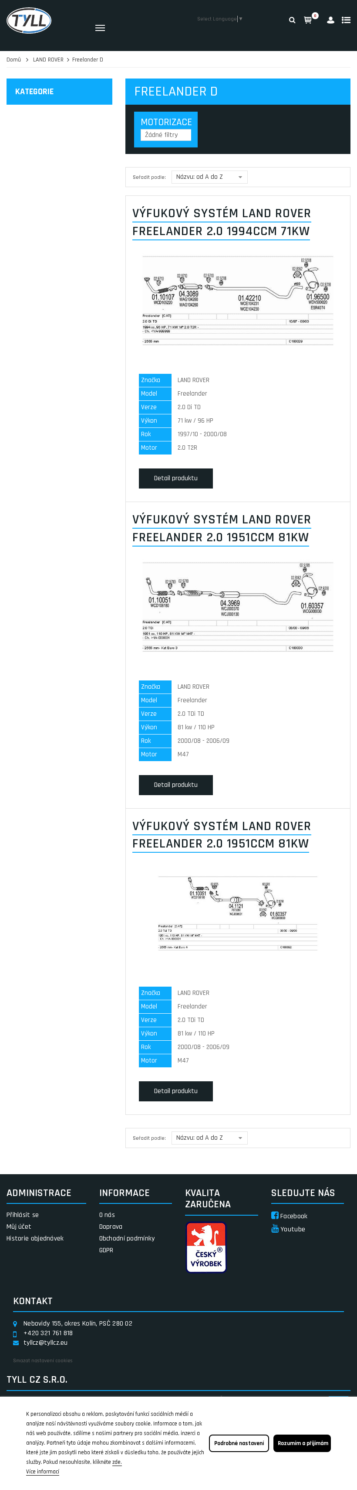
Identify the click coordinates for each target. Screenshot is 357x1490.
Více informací (42, 1471)
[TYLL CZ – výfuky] (45, 20)
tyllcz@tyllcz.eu (46, 1342)
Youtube (292, 1229)
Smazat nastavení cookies (43, 1360)
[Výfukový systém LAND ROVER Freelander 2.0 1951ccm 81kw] (238, 606)
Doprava (111, 1226)
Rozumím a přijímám (303, 1443)
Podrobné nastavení (239, 1443)
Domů (14, 60)
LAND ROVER (48, 60)
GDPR (106, 1250)
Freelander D (87, 60)
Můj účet (19, 1226)
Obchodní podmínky (127, 1238)
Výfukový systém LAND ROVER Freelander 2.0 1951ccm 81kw (221, 528)
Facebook (293, 1216)
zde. (117, 1462)
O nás (107, 1215)
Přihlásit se (23, 1215)
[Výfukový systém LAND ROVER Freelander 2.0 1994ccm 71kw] (238, 300)
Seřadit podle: (149, 177)
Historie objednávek (35, 1238)
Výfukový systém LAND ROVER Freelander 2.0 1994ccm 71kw (221, 222)
